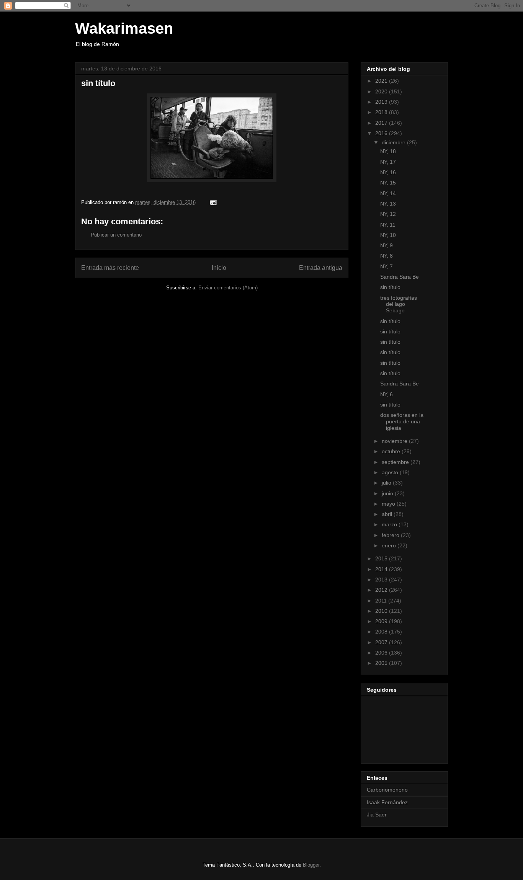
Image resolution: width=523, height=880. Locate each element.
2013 (382, 579)
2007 (382, 642)
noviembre (395, 441)
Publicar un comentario (116, 235)
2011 (381, 601)
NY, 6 (386, 394)
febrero (391, 535)
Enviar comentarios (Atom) (228, 288)
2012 (382, 590)
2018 (382, 112)
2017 (382, 123)
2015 (382, 558)
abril (388, 514)
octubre (392, 451)
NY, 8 (386, 256)
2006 (382, 653)
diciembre (394, 142)
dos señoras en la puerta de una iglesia (401, 421)
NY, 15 (388, 183)
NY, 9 (386, 245)
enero (389, 545)
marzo (390, 524)
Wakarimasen (124, 28)
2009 (382, 621)
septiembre (396, 462)
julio (387, 483)
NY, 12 (388, 214)
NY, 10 (388, 235)
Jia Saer (377, 814)
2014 (382, 569)
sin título (390, 287)
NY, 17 (388, 162)
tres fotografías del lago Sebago (398, 304)
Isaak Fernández (387, 802)
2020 (382, 91)
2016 (382, 133)
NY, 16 (388, 172)
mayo (389, 504)
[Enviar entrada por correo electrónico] (212, 202)
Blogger (311, 865)
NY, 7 (386, 266)
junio (388, 493)
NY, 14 (388, 193)
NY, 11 (388, 225)
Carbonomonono (387, 790)
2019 (382, 102)
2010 (382, 611)
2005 (382, 663)
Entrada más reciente (110, 267)
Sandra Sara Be (399, 277)
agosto (391, 472)
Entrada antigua (320, 267)
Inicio (219, 267)
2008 (382, 632)
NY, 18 (388, 151)
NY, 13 (388, 204)
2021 (382, 81)
